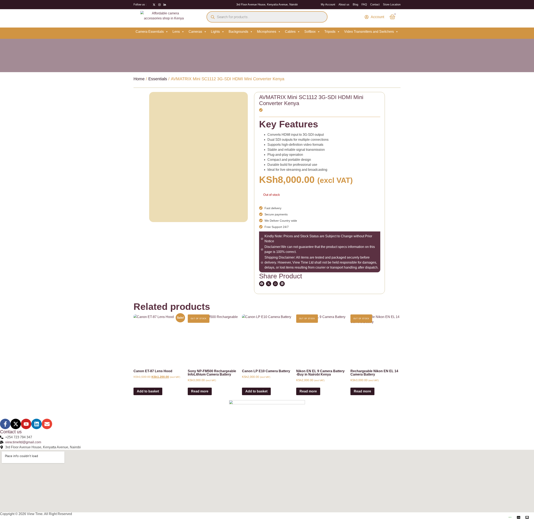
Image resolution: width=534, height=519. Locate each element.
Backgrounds (238, 31)
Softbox (310, 31)
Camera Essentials (150, 31)
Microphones (266, 31)
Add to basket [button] (148, 391)
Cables (290, 31)
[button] (261, 283)
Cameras (195, 31)
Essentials (157, 79)
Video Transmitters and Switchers (369, 31)
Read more (199, 391)
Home (139, 79)
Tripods (329, 31)
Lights (215, 31)
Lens (176, 31)
